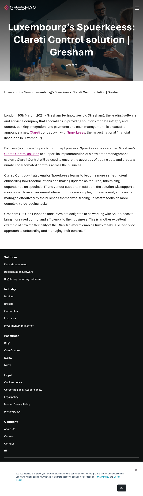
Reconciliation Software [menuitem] (18, 272)
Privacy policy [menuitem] (12, 411)
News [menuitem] (7, 365)
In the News (24, 92)
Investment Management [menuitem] (19, 325)
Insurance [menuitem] (10, 318)
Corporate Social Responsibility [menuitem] (23, 389)
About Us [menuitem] (9, 429)
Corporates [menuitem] (11, 311)
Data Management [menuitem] (15, 264)
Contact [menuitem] (9, 443)
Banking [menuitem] (9, 296)
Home (8, 92)
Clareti (35, 132)
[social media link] (5, 450)
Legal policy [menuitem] (11, 397)
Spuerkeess (76, 132)
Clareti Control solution (21, 154)
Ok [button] (121, 487)
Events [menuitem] (8, 357)
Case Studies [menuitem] (12, 350)
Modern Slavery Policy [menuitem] (17, 404)
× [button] (136, 468)
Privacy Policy (103, 476)
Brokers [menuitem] (8, 304)
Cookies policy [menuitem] (13, 382)
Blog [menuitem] (7, 343)
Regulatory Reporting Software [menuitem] (22, 279)
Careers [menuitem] (9, 436)
